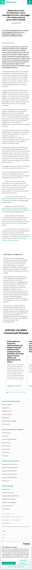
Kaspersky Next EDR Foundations (10, 467)
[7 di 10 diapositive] (19, 392)
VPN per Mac (5, 455)
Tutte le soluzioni (6, 424)
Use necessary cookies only (16, 566)
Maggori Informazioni (14, 386)
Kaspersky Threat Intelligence (9, 502)
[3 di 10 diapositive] (11, 392)
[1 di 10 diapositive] (7, 392)
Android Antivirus (6, 432)
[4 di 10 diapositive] (13, 392)
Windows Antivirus (6, 442)
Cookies (13, 516)
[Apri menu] (2, 2)
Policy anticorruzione (19, 516)
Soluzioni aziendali (7, 486)
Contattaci (4, 531)
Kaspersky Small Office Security (9, 464)
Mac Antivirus (5, 436)
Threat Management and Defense (10, 496)
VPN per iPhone (6, 452)
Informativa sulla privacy (6, 516)
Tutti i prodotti (5, 480)
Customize (22, 563)
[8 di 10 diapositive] (21, 392)
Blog (3, 541)
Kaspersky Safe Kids (7, 414)
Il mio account (29, 3)
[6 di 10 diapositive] (17, 392)
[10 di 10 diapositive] (25, 392)
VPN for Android (6, 449)
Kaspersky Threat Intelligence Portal (12, 185)
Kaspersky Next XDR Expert (9, 499)
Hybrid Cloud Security (7, 505)
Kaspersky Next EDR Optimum (9, 471)
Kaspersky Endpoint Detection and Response (15, 208)
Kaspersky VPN (5, 417)
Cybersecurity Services (8, 492)
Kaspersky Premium (7, 411)
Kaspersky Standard (7, 404)
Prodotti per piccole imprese (10, 461)
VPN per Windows (6, 446)
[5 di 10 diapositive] (15, 392)
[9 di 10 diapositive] (23, 392)
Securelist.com (22, 168)
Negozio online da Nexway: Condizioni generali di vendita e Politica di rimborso (15, 526)
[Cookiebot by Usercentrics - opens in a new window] (23, 544)
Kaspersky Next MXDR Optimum (10, 477)
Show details (23, 560)
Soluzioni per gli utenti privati (11, 401)
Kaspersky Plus (5, 407)
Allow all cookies (9, 563)
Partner (3, 537)
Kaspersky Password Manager (9, 421)
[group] (16, 363)
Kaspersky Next (6, 489)
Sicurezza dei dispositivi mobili (9, 439)
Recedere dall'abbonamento (7, 523)
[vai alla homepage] (11, 2)
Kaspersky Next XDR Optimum (9, 474)
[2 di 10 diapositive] (9, 392)
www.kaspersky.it (8, 322)
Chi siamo (3, 534)
